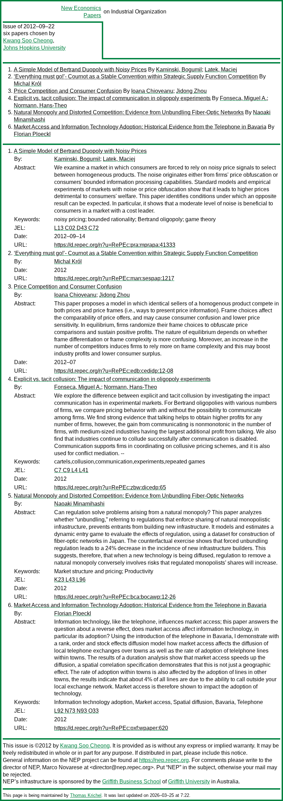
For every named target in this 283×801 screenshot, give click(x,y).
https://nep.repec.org (164, 760)
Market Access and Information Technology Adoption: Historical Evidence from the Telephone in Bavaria (140, 127)
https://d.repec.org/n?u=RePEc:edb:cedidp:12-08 (113, 371)
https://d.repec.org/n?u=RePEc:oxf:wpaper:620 (111, 728)
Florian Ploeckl (32, 134)
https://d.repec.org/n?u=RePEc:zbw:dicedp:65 (110, 487)
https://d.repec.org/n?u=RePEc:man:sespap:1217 (114, 278)
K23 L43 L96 (70, 580)
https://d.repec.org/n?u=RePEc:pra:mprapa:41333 (114, 245)
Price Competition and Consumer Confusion (68, 91)
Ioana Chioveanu (152, 91)
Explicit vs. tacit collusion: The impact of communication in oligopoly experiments (112, 98)
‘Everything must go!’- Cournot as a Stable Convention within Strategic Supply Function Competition (136, 76)
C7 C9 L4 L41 (71, 470)
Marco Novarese (62, 767)
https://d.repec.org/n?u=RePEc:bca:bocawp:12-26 (115, 597)
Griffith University (189, 781)
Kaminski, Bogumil (179, 69)
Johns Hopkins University (34, 48)
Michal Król (27, 84)
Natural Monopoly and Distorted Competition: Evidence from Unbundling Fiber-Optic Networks (129, 112)
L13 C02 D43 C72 (76, 228)
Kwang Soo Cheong (28, 40)
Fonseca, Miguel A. (243, 98)
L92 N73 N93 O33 (76, 711)
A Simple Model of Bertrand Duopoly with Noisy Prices (80, 69)
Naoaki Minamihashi (79, 504)
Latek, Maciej (221, 69)
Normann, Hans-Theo (40, 105)
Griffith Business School (131, 781)
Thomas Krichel (85, 795)
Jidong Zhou (191, 91)
